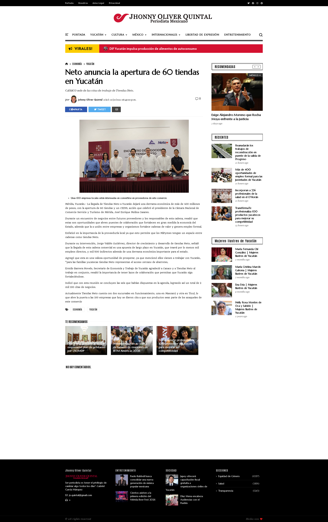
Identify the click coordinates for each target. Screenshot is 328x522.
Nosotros (83, 3)
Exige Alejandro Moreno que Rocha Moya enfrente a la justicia (236, 117)
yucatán (90, 63)
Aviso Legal (98, 3)
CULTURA (118, 34)
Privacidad (114, 3)
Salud (221, 483)
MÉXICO (138, 34)
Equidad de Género (229, 476)
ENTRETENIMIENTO (237, 34)
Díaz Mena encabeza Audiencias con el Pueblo (191, 500)
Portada (69, 3)
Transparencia (225, 490)
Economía (77, 63)
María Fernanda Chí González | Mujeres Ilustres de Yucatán (246, 252)
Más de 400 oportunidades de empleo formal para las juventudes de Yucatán (248, 174)
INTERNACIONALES (164, 34)
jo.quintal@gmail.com (80, 495)
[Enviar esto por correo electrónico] (116, 109)
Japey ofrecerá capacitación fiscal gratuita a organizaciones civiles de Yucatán (186, 483)
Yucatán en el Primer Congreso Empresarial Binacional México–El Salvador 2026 (163, 49)
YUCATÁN (96, 34)
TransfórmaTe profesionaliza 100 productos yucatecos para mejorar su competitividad (247, 214)
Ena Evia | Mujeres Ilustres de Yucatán (246, 286)
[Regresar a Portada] (319, 514)
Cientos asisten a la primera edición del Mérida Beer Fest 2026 (142, 496)
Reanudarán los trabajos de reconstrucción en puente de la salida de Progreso (248, 152)
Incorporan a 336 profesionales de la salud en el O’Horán (246, 194)
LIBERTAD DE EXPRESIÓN (202, 34)
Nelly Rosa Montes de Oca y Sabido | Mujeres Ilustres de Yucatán (248, 307)
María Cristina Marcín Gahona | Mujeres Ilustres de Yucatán (248, 270)
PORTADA (78, 34)
